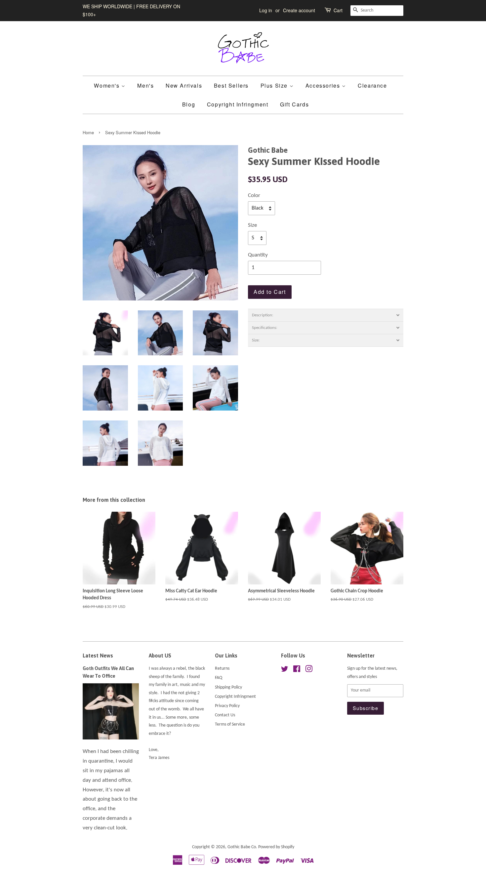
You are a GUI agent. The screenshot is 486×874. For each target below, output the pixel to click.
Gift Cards (294, 104)
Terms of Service (230, 724)
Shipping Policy (228, 687)
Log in (265, 10)
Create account (299, 10)
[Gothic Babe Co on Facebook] (297, 670)
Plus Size (275, 85)
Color (254, 195)
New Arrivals (184, 85)
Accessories (323, 85)
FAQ (218, 677)
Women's (107, 85)
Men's (145, 85)
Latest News (98, 655)
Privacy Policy (227, 705)
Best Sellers (231, 85)
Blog (188, 104)
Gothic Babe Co (241, 847)
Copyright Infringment (237, 104)
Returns (222, 668)
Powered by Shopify (276, 847)
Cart (338, 10)
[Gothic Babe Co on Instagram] (308, 670)
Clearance (372, 85)
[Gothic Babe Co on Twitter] (284, 670)
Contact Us (225, 715)
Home (88, 132)
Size (252, 225)
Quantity (258, 255)
